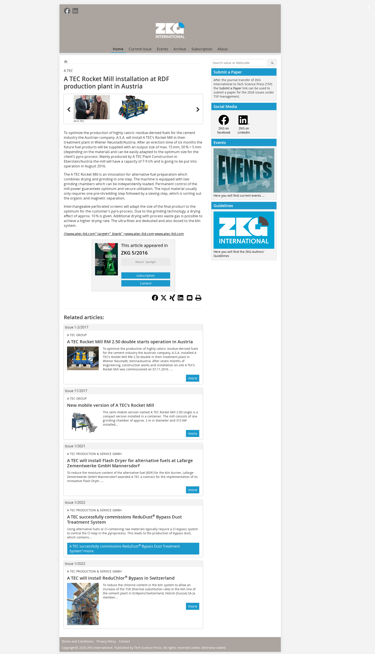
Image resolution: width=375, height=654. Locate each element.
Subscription (201, 48)
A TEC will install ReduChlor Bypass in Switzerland (120, 578)
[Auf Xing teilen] (172, 299)
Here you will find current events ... (239, 195)
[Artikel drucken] (198, 297)
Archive (179, 48)
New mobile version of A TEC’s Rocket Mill (110, 405)
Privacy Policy (106, 641)
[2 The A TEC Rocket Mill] (133, 107)
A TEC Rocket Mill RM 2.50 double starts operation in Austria (130, 342)
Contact (124, 641)
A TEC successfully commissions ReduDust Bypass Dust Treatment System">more (124, 548)
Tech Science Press (147, 648)
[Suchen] (272, 62)
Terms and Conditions (78, 641)
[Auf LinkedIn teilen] (181, 299)
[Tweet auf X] (163, 299)
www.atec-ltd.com (169, 233)
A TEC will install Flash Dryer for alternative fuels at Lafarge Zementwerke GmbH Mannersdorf (130, 463)
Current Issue (140, 48)
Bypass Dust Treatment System (124, 519)
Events (162, 48)
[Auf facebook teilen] (155, 299)
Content (145, 283)
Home (118, 48)
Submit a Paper (230, 88)
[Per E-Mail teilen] (189, 297)
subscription (146, 275)
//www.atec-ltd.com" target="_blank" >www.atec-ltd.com (109, 233)
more (192, 378)
